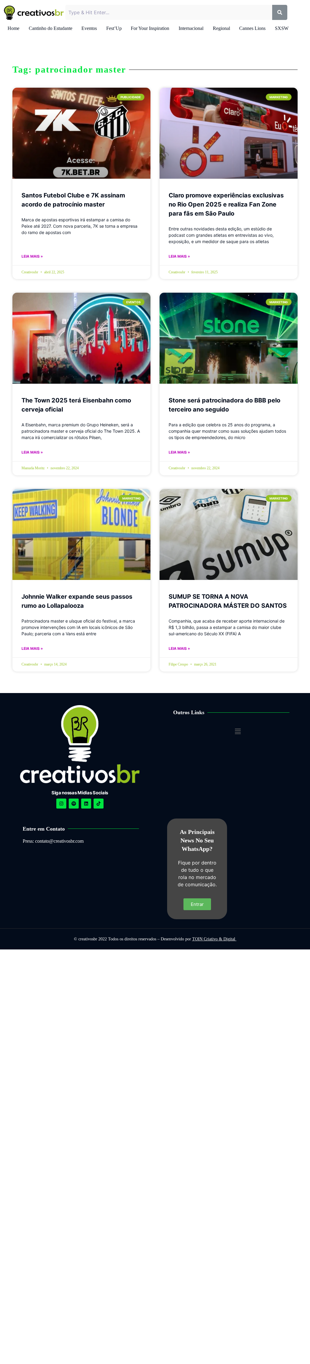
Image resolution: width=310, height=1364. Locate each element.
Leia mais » (32, 256)
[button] (237, 731)
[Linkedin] (86, 804)
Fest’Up (114, 28)
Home (13, 28)
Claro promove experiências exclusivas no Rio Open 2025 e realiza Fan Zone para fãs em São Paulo (226, 204)
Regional (221, 28)
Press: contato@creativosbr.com (53, 841)
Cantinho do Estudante (50, 28)
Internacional (191, 28)
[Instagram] (61, 804)
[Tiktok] (99, 804)
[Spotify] (74, 804)
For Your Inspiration (150, 28)
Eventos (89, 28)
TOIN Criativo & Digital (214, 939)
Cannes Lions (252, 28)
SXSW (282, 28)
